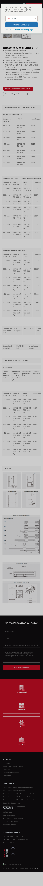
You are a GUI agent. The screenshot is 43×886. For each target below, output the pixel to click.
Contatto (21, 744)
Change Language (21, 25)
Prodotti (21, 710)
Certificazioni (21, 692)
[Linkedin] (13, 853)
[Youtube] (13, 847)
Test (21, 727)
